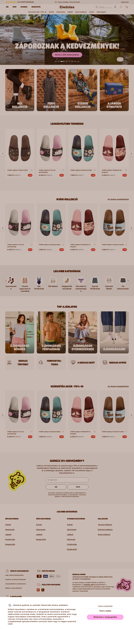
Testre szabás (105, 611)
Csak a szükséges (105, 606)
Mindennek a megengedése (105, 617)
